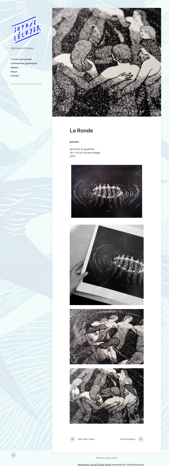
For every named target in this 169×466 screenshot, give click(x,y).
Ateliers (15, 67)
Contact (15, 75)
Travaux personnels (21, 59)
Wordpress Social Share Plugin (95, 464)
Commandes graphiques (24, 63)
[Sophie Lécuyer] (26, 30)
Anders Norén (111, 458)
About (14, 71)
